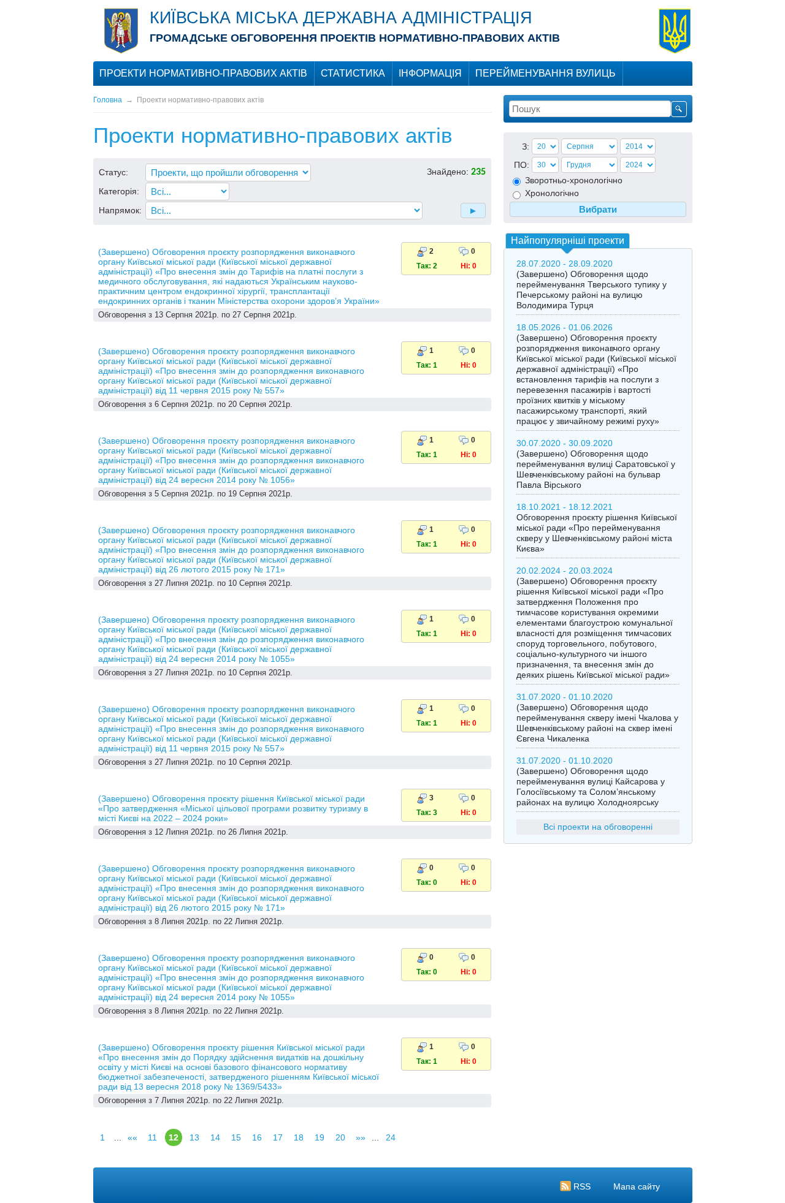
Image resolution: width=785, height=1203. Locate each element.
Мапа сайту (636, 1186)
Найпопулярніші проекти (567, 240)
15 (236, 1137)
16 (257, 1137)
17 (278, 1137)
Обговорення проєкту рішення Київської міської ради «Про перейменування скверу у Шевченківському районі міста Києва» (596, 532)
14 (215, 1137)
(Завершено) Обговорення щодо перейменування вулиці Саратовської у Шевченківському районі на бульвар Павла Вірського (595, 469)
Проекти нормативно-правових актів (203, 73)
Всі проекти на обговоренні (598, 827)
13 (194, 1137)
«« (132, 1137)
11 (152, 1137)
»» (361, 1137)
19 (319, 1137)
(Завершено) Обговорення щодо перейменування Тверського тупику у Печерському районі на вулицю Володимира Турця (591, 289)
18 (299, 1137)
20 (340, 1137)
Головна (107, 100)
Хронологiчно (551, 193)
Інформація (430, 73)
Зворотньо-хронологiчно (572, 180)
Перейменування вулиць (545, 73)
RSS (582, 1186)
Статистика (353, 73)
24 (391, 1137)
